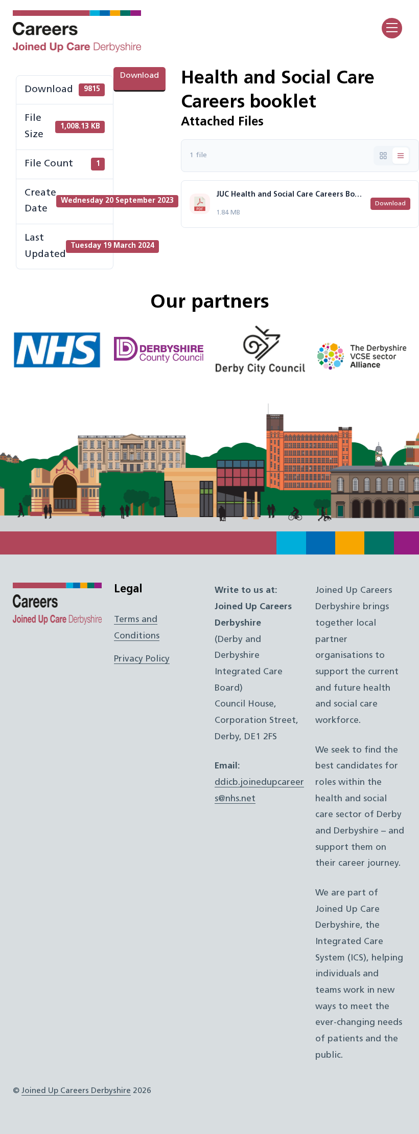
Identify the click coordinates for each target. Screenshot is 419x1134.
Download (139, 76)
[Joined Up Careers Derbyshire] (77, 49)
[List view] (400, 155)
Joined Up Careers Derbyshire (76, 1091)
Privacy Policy (142, 659)
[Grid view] (383, 155)
